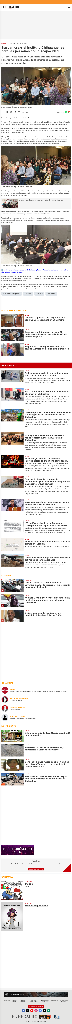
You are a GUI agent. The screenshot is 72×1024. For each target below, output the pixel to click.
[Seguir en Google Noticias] (69, 112)
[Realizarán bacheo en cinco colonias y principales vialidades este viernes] (12, 750)
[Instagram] (36, 1010)
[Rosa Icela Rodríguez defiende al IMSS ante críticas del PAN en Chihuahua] (12, 508)
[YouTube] (31, 1010)
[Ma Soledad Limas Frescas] (4, 699)
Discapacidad (51, 293)
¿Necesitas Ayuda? (36, 1006)
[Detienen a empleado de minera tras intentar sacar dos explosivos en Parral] (12, 378)
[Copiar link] (23, 112)
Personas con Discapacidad (11, 293)
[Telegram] (15, 112)
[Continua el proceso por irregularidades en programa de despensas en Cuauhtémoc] (12, 320)
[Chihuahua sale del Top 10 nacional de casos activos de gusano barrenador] (12, 562)
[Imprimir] (27, 112)
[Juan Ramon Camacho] (4, 717)
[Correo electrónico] (19, 112)
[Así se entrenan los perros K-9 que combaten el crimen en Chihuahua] (12, 397)
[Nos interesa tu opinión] (36, 994)
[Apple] (44, 1010)
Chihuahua (28, 293)
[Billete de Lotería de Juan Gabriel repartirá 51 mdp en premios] (12, 736)
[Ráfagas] (4, 690)
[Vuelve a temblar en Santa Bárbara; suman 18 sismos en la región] (12, 545)
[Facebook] (2, 112)
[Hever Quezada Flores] (4, 708)
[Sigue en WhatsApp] (66, 112)
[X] (7, 112)
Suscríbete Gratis (36, 869)
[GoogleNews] (40, 1010)
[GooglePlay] (48, 1010)
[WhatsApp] (11, 112)
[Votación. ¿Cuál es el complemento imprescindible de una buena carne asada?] (12, 464)
